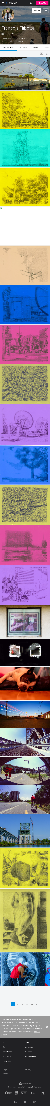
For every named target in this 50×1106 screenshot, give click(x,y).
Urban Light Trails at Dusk (11, 723)
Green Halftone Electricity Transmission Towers (20, 163)
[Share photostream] (47, 53)
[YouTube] (25, 1102)
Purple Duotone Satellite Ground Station (18, 441)
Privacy (28, 1070)
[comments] (48, 88)
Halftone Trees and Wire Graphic (14, 202)
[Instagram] (34, 1102)
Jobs (27, 1042)
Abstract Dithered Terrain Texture (15, 520)
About (5, 1042)
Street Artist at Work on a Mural (14, 982)
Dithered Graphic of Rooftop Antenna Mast (19, 281)
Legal (5, 1070)
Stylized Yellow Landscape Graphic (15, 125)
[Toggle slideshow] (42, 53)
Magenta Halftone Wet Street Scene (16, 561)
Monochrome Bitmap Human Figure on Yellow (20, 948)
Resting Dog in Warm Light (12, 696)
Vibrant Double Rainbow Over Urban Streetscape (20, 86)
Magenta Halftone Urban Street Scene (17, 360)
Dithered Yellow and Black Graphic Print (17, 884)
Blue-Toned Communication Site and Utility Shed (20, 320)
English (6, 1061)
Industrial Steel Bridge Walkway (14, 752)
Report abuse (30, 1057)
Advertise (29, 1047)
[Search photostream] (36, 54)
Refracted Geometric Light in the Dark (17, 662)
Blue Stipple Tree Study (11, 480)
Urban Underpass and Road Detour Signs (18, 781)
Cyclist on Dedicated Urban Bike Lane (16, 809)
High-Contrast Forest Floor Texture (16, 399)
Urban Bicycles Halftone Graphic (14, 601)
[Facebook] (15, 1102)
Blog (5, 1047)
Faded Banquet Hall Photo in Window (16, 635)
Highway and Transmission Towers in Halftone (20, 241)
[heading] (11, 3)
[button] (43, 88)
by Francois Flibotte (7, 88)
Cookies (28, 1052)
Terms (5, 1074)
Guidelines (7, 1057)
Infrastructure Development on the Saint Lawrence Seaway (20, 843)
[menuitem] (31, 3)
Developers (7, 1052)
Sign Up (42, 3)
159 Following (22, 38)
